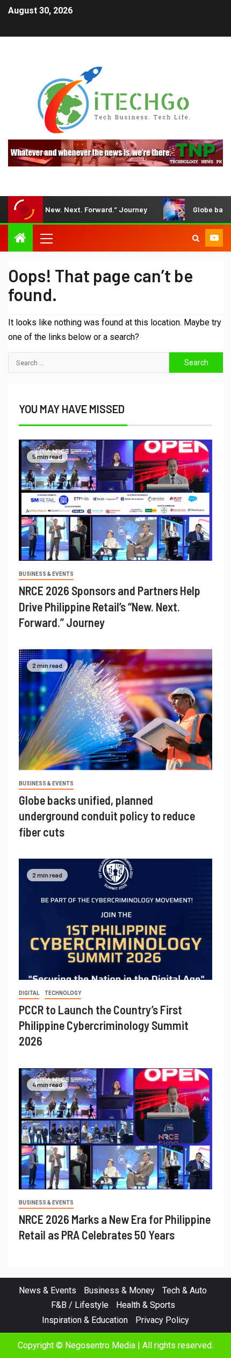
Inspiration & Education (85, 1320)
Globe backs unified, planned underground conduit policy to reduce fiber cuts (107, 816)
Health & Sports (145, 1305)
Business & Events (46, 574)
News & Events (47, 1290)
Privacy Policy (162, 1320)
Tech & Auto (184, 1290)
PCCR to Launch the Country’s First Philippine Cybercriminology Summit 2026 (104, 1025)
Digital (29, 993)
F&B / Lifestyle (80, 1305)
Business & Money (119, 1290)
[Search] (196, 238)
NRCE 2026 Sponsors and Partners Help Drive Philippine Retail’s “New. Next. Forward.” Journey (109, 606)
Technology (63, 993)
